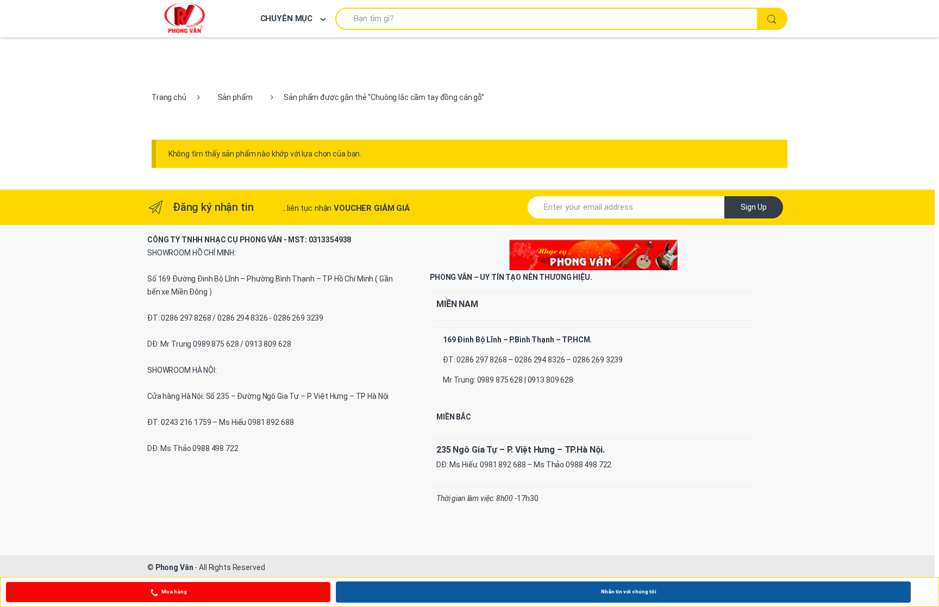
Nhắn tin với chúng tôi (628, 592)
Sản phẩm (235, 97)
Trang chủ (169, 97)
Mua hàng (174, 592)
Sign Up (754, 207)
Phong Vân (174, 567)
